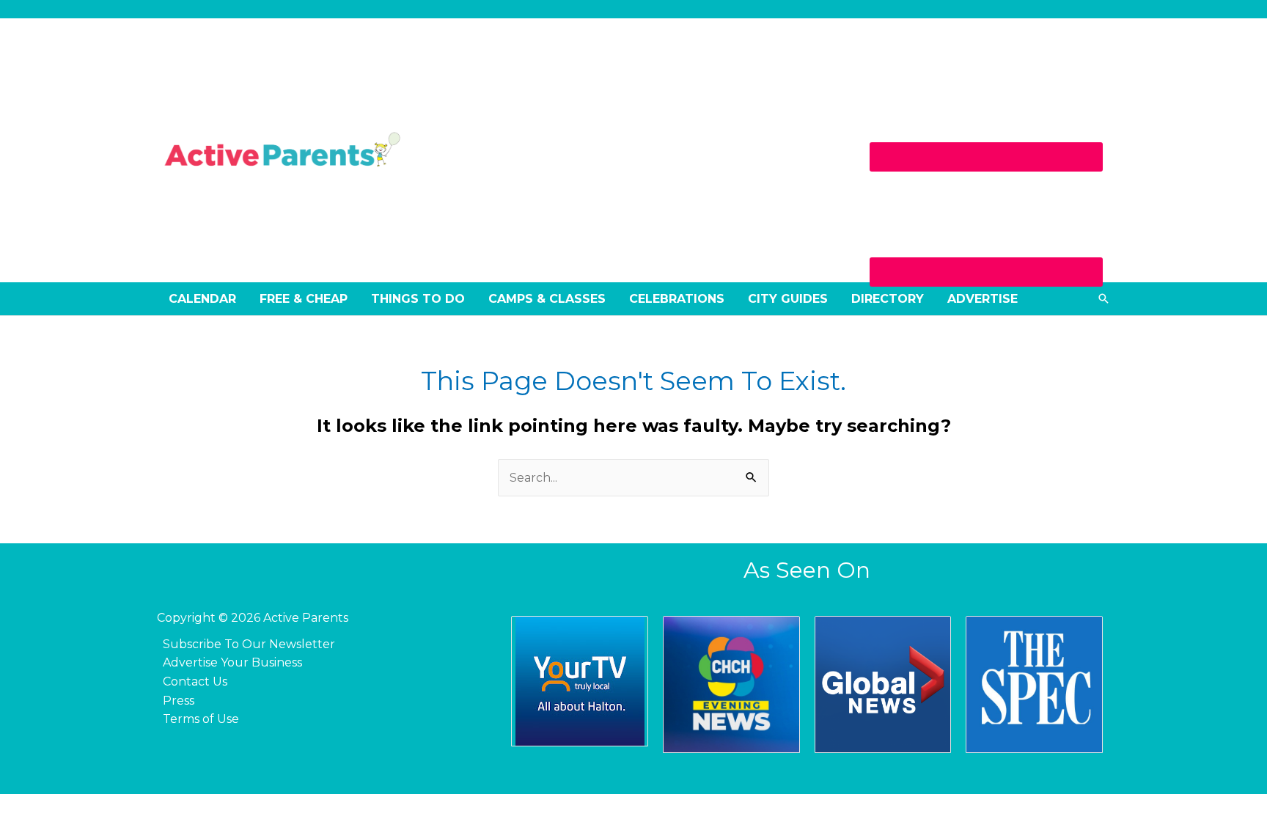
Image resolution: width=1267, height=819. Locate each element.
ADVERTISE (982, 299)
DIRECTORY (887, 299)
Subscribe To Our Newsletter (249, 644)
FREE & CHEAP (304, 299)
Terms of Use (201, 719)
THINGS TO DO (418, 299)
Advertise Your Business (232, 662)
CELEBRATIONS (676, 299)
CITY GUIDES (788, 299)
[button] (1103, 298)
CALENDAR (202, 299)
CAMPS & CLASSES (547, 299)
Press (178, 701)
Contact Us (195, 681)
